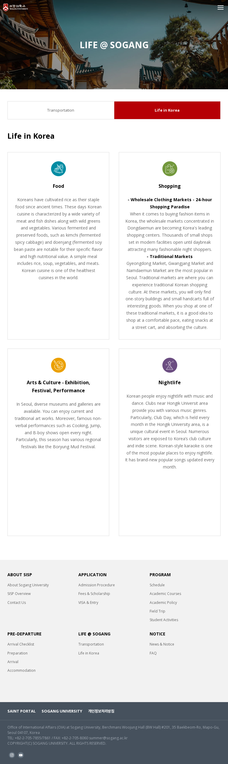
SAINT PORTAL (21, 711)
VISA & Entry (88, 602)
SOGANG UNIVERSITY (62, 711)
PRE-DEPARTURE (24, 634)
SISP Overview (19, 593)
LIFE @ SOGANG (94, 634)
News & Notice (162, 644)
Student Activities (164, 619)
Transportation (60, 110)
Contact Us (16, 602)
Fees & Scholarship (94, 593)
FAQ (153, 653)
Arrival (12, 661)
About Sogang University (28, 585)
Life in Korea (167, 110)
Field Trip (157, 611)
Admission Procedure (96, 585)
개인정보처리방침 (101, 711)
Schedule (157, 585)
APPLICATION (92, 574)
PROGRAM (160, 574)
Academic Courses (165, 593)
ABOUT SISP (19, 574)
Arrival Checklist (20, 644)
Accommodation (21, 670)
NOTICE (157, 634)
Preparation (17, 653)
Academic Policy (163, 602)
